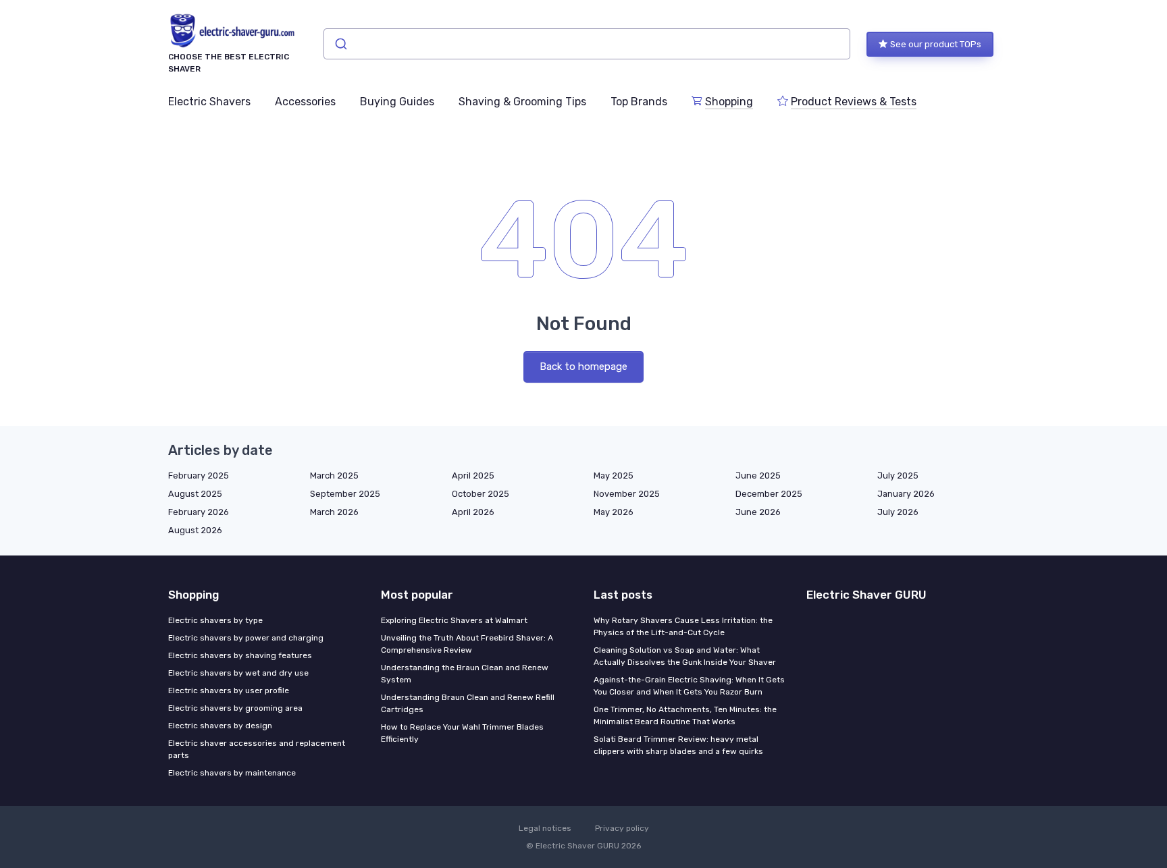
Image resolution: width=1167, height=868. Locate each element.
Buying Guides (397, 101)
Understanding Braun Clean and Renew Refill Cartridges (467, 703)
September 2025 (345, 494)
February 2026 (198, 512)
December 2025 (768, 494)
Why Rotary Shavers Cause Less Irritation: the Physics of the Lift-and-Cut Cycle (683, 626)
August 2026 (195, 530)
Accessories (305, 101)
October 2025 (480, 494)
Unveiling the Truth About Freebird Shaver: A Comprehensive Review (467, 644)
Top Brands (639, 101)
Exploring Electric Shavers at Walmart (454, 620)
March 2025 (334, 475)
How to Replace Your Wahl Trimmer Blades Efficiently (462, 733)
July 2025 (897, 475)
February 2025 (198, 475)
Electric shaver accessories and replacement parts (256, 749)
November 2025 (627, 494)
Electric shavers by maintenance (232, 773)
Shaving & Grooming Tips (522, 101)
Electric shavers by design (220, 725)
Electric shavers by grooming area (235, 708)
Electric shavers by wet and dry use (238, 673)
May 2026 (613, 512)
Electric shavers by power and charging (245, 638)
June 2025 (758, 475)
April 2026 (473, 512)
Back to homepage (583, 366)
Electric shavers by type (215, 620)
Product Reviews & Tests (853, 101)
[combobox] (586, 43)
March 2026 (334, 512)
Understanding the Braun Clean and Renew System (464, 673)
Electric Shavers (209, 101)
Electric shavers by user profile (228, 690)
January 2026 (906, 494)
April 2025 (473, 475)
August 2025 (195, 494)
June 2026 (758, 512)
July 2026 (897, 512)
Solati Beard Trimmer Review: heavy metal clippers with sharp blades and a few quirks (678, 745)
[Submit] (340, 44)
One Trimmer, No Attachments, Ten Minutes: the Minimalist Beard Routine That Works (685, 715)
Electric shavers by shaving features (240, 655)
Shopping (729, 101)
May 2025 (613, 475)
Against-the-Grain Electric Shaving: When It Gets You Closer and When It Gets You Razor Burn (689, 686)
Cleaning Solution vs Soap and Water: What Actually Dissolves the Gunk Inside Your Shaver (685, 656)
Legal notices (545, 828)
